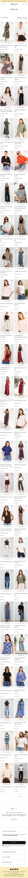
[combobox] (21, 17)
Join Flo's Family (9, 831)
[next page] (19, 796)
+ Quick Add (7, 42)
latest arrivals (9, 815)
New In (18, 814)
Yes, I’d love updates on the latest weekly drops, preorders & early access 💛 (14, 846)
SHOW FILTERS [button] (5, 17)
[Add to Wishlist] (12, 23)
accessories (22, 815)
